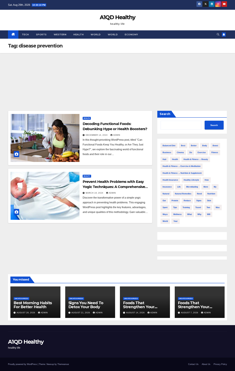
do (190, 152)
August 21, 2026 (81, 313)
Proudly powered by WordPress (23, 364)
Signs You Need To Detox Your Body (85, 305)
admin (116, 135)
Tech (25, 34)
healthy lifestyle (191, 180)
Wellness (177, 214)
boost (215, 145)
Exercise (202, 152)
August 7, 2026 (190, 313)
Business (167, 152)
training (186, 207)
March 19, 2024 (95, 193)
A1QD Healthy (117, 17)
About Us (206, 364)
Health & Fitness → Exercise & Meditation (181, 166)
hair (164, 159)
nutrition (211, 194)
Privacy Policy (220, 364)
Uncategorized (21, 298)
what (189, 214)
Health (78, 34)
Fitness (214, 152)
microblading (192, 187)
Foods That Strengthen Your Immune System (138, 307)
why (199, 214)
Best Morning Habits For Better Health (33, 305)
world (165, 221)
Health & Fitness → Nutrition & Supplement (182, 173)
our (164, 200)
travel (198, 207)
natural (166, 194)
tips (175, 207)
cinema (180, 152)
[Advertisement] (117, 77)
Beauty (87, 176)
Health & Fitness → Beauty (196, 159)
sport (165, 207)
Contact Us (193, 364)
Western (60, 34)
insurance (167, 187)
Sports (41, 34)
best (183, 145)
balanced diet (169, 145)
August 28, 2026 (26, 313)
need (199, 194)
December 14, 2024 (97, 135)
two (208, 207)
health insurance (170, 180)
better (194, 145)
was (218, 207)
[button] (218, 34)
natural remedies (183, 194)
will (208, 214)
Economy (131, 34)
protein (175, 200)
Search (165, 114)
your (175, 221)
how (207, 180)
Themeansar (63, 364)
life (179, 187)
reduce (187, 200)
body (204, 145)
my (215, 187)
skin (209, 200)
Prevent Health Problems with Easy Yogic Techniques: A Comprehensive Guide (114, 187)
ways (165, 214)
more (206, 187)
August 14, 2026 (135, 313)
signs (198, 200)
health (175, 159)
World (96, 34)
